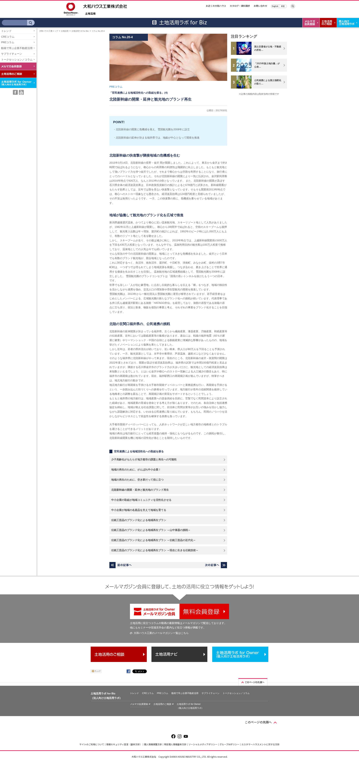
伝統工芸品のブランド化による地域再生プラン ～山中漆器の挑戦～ (151, 529)
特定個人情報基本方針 (175, 744)
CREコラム (7, 36)
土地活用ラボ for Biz (80, 31)
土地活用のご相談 (162, 704)
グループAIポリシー (229, 744)
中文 (283, 6)
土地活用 (90, 13)
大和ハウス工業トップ (48, 31)
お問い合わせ (260, 5)
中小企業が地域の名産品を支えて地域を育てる (138, 509)
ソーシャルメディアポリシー (202, 744)
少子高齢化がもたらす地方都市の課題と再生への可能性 (144, 459)
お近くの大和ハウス (216, 5)
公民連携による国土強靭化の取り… (267, 82)
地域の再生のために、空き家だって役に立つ (137, 479)
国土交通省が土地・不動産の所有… (267, 48)
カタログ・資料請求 (240, 5)
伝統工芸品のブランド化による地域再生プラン (138, 520)
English (275, 6)
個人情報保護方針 (153, 744)
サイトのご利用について (91, 744)
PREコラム (7, 42)
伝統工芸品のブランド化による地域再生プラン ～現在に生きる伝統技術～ (154, 550)
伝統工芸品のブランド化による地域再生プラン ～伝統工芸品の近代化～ (153, 540)
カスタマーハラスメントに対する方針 (260, 744)
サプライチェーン (11, 53)
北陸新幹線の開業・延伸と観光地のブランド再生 (140, 489)
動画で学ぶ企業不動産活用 (17, 48)
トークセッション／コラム (17, 59)
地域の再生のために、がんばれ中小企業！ (136, 469)
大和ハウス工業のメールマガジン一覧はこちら (161, 632)
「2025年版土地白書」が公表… (267, 65)
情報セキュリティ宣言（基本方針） (124, 744)
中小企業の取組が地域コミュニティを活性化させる (141, 499)
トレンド (6, 30)
